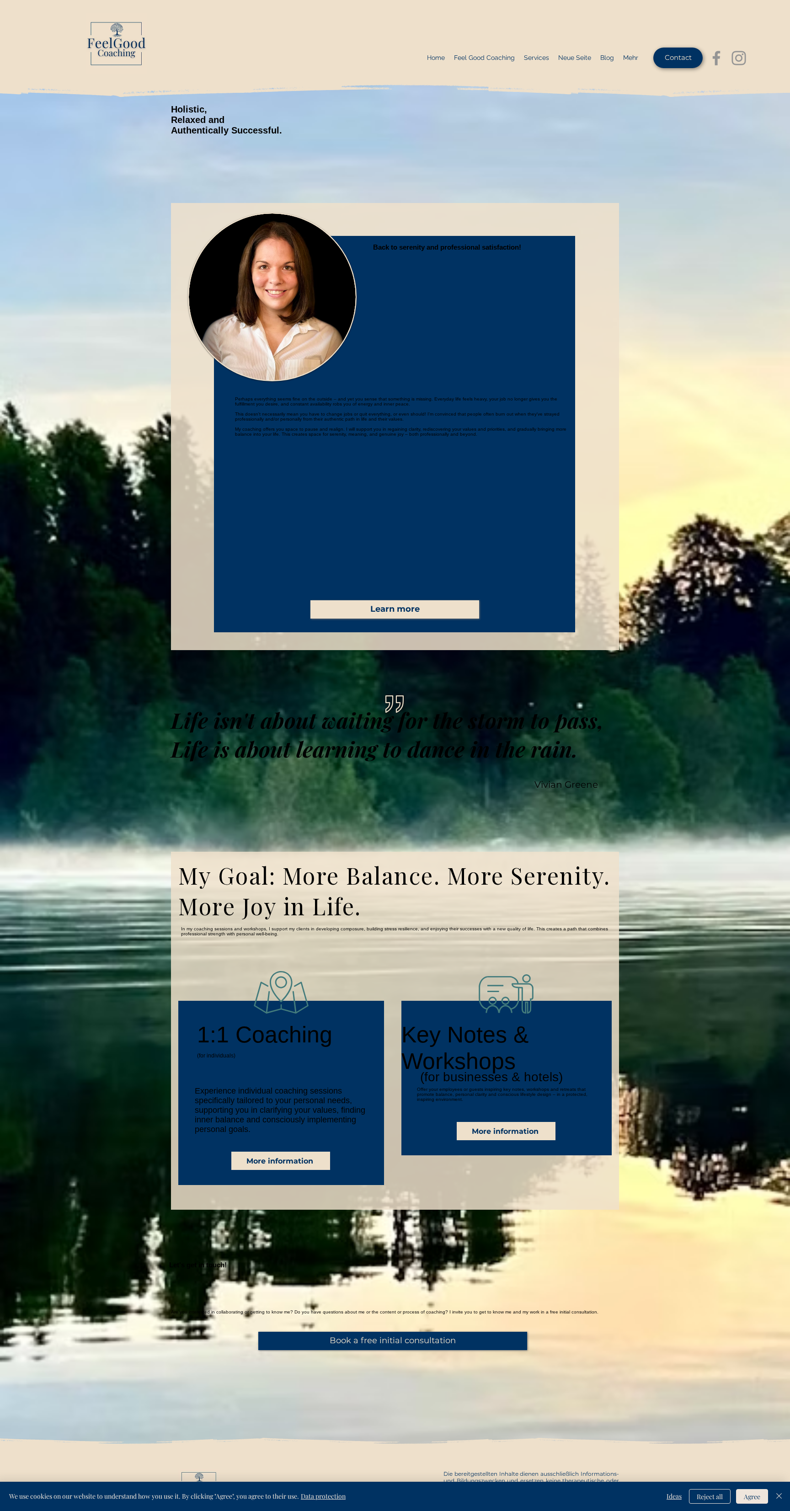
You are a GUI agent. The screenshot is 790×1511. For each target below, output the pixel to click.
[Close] (779, 1496)
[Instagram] (738, 58)
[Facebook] (716, 58)
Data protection (323, 1496)
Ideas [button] (674, 1496)
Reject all (710, 1496)
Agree (752, 1496)
